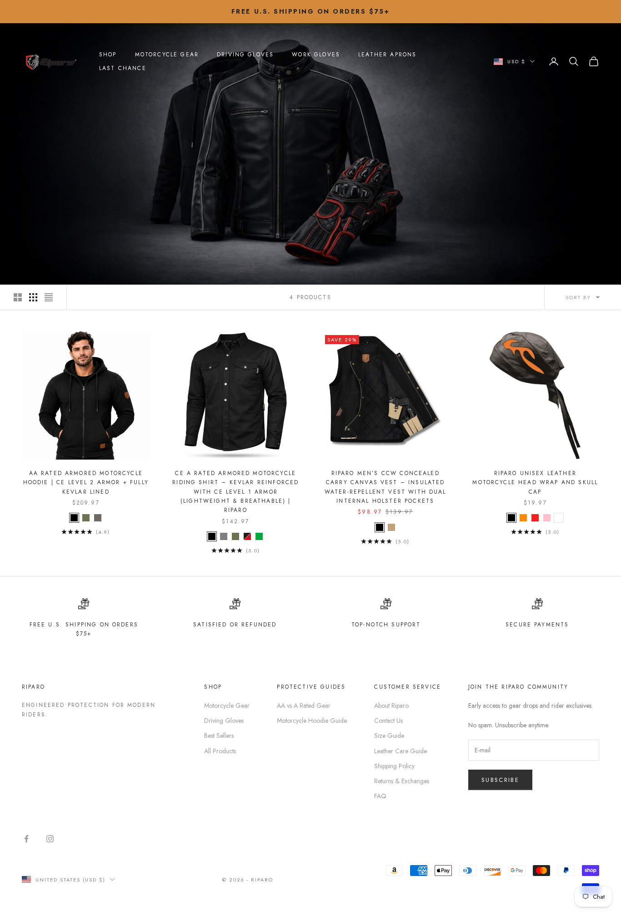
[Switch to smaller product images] (33, 297)
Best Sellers (219, 735)
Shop (108, 54)
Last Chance (122, 68)
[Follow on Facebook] (26, 838)
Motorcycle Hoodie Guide (312, 720)
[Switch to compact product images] (49, 297)
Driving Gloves (245, 54)
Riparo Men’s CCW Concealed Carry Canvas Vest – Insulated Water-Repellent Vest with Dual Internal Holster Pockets (385, 487)
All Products (220, 751)
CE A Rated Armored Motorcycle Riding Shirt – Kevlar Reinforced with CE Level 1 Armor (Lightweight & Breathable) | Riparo (235, 492)
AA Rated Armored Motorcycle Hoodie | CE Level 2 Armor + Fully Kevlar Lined (86, 482)
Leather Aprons (387, 54)
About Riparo (391, 705)
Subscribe (500, 780)
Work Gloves (316, 54)
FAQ (380, 796)
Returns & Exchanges (401, 781)
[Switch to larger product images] (18, 297)
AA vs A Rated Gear (304, 705)
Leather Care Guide (400, 751)
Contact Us (388, 720)
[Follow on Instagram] (50, 838)
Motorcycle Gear (167, 54)
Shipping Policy (394, 766)
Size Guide (389, 735)
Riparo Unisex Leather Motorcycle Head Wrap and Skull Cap (535, 482)
